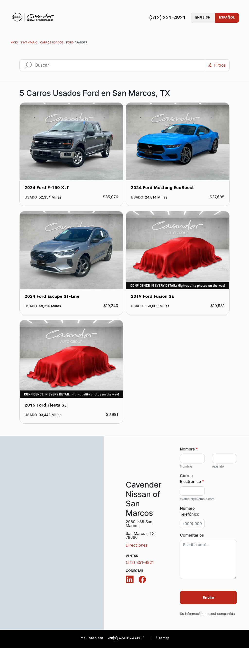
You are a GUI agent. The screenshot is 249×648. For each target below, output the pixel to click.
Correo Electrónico (192, 478)
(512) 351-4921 (167, 17)
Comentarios (192, 535)
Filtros (220, 65)
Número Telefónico (189, 511)
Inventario (29, 42)
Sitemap (159, 638)
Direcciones (136, 545)
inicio (14, 42)
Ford (70, 42)
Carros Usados (51, 42)
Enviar (208, 597)
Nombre (189, 449)
